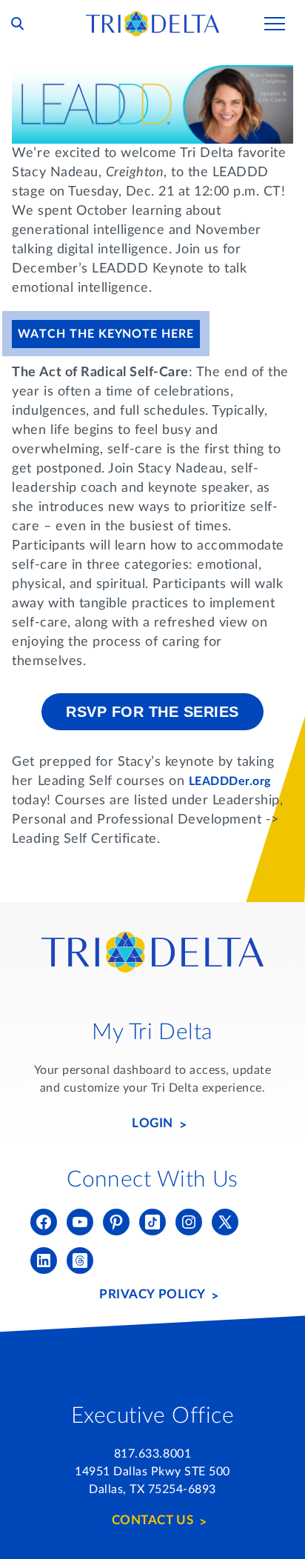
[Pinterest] (116, 1222)
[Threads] (80, 1260)
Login (152, 1123)
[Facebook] (43, 1222)
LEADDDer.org (230, 781)
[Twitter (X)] (225, 1222)
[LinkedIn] (43, 1260)
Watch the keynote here (105, 334)
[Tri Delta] (152, 17)
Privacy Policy (152, 1294)
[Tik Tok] (152, 1222)
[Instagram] (188, 1222)
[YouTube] (80, 1222)
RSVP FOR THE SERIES (152, 712)
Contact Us (152, 1520)
